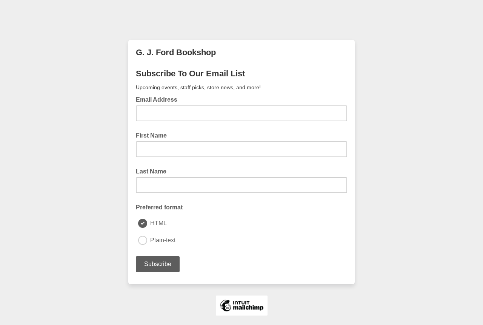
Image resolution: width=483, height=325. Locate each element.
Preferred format (159, 207)
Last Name (151, 171)
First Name (151, 135)
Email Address (159, 99)
